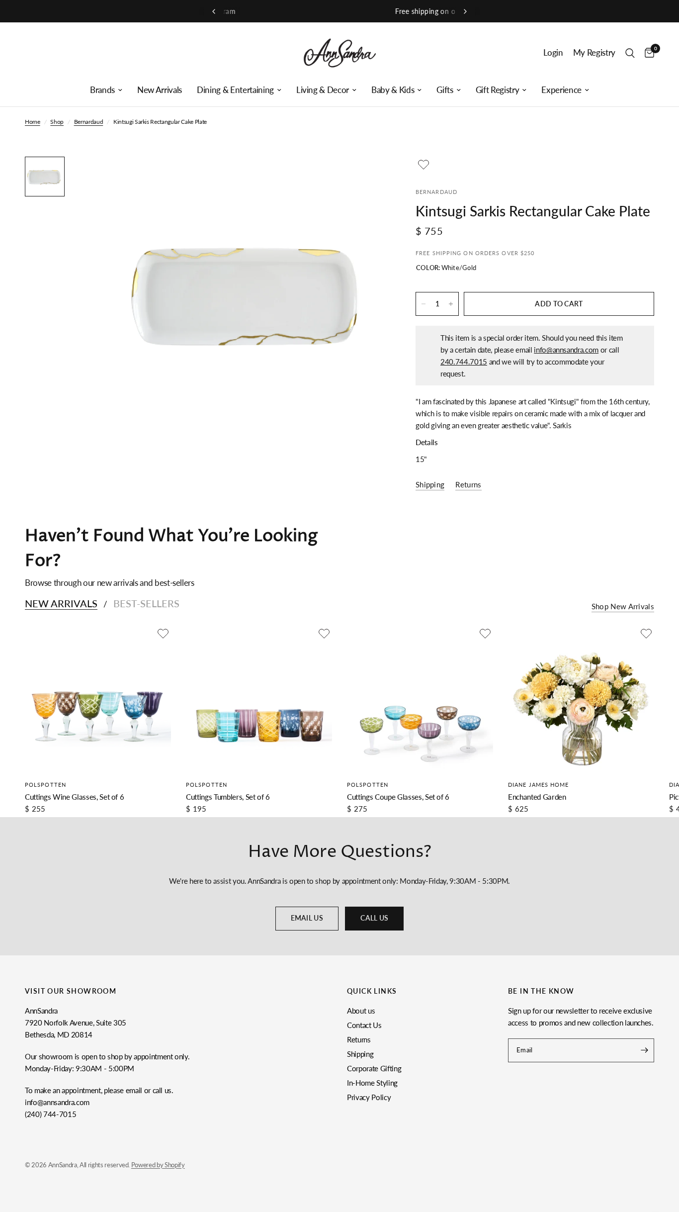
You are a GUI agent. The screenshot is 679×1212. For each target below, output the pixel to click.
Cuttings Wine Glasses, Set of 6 (74, 796)
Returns (359, 1039)
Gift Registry (497, 90)
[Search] (630, 53)
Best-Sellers (146, 603)
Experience (561, 90)
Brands (102, 90)
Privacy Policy (369, 1097)
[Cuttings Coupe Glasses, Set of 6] (420, 699)
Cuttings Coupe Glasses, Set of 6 (398, 796)
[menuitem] (106, 90)
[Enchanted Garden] (581, 699)
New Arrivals (159, 90)
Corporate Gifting (374, 1068)
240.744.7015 (463, 361)
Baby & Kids (392, 90)
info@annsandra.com (566, 349)
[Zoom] (364, 177)
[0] (647, 53)
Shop (57, 121)
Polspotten (45, 784)
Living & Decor (322, 90)
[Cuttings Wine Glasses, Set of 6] (98, 699)
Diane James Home (538, 784)
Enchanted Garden (537, 796)
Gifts (444, 90)
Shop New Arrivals (623, 606)
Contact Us (364, 1025)
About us (361, 1010)
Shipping (360, 1053)
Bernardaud (88, 121)
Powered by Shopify (158, 1165)
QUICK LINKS (372, 991)
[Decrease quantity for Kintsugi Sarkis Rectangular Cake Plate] (423, 303)
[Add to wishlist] (423, 165)
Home (32, 121)
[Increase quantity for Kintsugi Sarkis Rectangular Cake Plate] (450, 303)
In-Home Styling (372, 1082)
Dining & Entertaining (235, 90)
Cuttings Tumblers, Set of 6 (228, 796)
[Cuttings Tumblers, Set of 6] (259, 699)
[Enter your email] (644, 1050)
